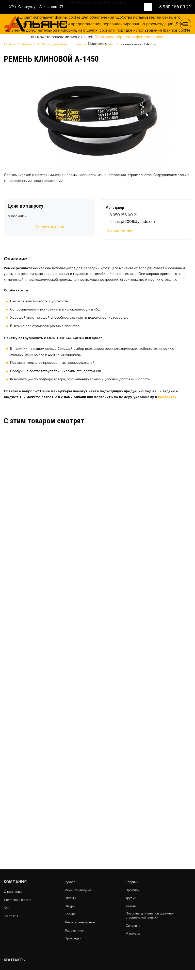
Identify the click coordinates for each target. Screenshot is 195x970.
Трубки (131, 898)
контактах (167, 397)
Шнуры (70, 906)
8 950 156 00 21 (123, 215)
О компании (13, 892)
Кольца (70, 914)
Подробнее (50, 508)
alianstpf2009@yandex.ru (132, 221)
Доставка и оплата (17, 900)
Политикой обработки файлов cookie (128, 36)
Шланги (70, 898)
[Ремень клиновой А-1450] (97, 118)
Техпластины (74, 931)
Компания (15, 882)
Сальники (133, 926)
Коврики (132, 882)
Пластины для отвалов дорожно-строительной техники (150, 916)
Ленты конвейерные (80, 922)
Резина (131, 906)
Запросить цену (49, 227)
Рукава (70, 882)
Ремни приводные (78, 890)
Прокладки (73, 938)
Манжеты (133, 934)
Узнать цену (15, 508)
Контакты (11, 916)
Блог (7, 908)
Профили (132, 890)
